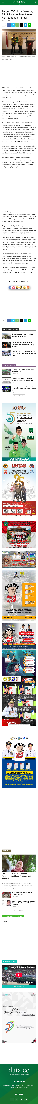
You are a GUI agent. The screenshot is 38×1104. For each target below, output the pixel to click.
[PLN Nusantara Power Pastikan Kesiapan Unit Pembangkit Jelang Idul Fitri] (6, 345)
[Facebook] (12, 1099)
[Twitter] (21, 1099)
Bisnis (3, 338)
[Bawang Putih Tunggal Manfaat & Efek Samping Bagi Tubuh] (6, 895)
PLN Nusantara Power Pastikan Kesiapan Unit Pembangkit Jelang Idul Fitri (22, 345)
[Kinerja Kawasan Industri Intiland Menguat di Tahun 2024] (6, 336)
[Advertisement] (19, 74)
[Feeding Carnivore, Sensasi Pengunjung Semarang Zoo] (6, 372)
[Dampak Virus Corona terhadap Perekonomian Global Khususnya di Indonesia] (19, 863)
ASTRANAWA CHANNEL (9, 961)
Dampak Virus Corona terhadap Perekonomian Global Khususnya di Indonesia (16, 876)
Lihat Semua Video (19, 986)
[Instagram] (16, 1099)
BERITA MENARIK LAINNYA (10, 329)
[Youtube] (26, 1099)
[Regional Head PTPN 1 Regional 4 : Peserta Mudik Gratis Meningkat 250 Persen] (6, 353)
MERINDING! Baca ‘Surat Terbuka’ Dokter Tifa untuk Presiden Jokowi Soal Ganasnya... (23, 902)
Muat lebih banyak (18, 396)
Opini (3, 870)
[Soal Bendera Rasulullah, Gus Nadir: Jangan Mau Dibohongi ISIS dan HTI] (6, 380)
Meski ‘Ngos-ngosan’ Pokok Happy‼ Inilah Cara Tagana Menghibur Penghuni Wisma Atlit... (24, 388)
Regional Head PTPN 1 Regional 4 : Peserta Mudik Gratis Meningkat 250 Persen (23, 353)
